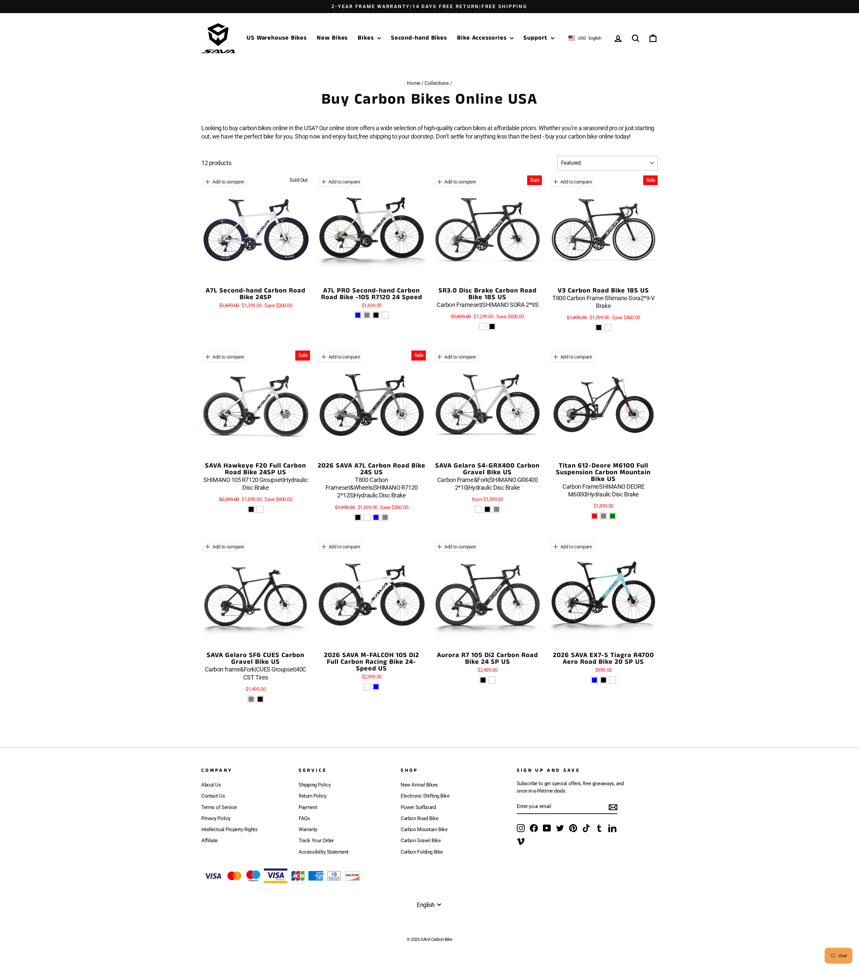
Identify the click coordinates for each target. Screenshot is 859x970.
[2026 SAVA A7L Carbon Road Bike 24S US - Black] (358, 517)
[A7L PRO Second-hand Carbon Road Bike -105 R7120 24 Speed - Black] (376, 315)
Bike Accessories (482, 38)
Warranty (308, 829)
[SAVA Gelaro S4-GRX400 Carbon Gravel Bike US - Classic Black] (487, 509)
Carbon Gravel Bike (421, 841)
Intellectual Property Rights (229, 829)
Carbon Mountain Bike (424, 829)
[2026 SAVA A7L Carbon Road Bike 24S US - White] (367, 517)
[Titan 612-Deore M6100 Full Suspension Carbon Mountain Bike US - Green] (612, 516)
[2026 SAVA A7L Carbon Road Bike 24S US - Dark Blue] (376, 517)
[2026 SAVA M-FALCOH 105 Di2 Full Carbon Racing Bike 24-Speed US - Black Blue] (376, 687)
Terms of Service (219, 807)
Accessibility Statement (324, 852)
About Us (211, 785)
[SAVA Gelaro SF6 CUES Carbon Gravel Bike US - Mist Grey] (251, 699)
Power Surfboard (418, 807)
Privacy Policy (216, 818)
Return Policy (312, 796)
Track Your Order (316, 841)
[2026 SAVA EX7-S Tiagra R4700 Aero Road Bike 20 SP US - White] (612, 680)
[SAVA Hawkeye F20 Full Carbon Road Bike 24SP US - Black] (251, 509)
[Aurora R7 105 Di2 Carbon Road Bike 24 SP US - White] (492, 680)
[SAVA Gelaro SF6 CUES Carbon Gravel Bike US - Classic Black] (260, 699)
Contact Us (213, 796)
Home (413, 83)
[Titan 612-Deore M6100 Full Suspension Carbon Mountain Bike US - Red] (594, 516)
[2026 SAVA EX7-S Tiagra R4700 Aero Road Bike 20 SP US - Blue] (594, 680)
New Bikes (332, 38)
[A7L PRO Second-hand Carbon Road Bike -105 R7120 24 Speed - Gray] (367, 315)
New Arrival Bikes (419, 785)
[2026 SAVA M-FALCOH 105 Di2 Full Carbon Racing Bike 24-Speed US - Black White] (367, 687)
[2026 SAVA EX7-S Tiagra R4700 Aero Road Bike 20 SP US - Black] (603, 680)
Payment (308, 807)
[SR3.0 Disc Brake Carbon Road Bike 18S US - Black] (492, 326)
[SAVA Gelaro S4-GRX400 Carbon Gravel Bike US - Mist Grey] (496, 509)
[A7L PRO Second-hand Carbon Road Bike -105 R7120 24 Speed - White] (385, 315)
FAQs (304, 818)
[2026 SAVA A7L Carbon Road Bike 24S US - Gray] (385, 517)
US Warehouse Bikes (277, 38)
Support (536, 38)
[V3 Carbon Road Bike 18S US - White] (608, 327)
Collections (436, 83)
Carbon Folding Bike (422, 852)
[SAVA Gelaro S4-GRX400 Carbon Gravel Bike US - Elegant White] (478, 509)
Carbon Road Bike (419, 818)
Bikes (366, 38)
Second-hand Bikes (419, 38)
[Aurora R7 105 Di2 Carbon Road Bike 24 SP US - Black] (483, 680)
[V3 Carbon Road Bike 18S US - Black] (599, 327)
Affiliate (209, 841)
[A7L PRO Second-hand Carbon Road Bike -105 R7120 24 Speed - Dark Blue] (358, 315)
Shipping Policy (315, 785)
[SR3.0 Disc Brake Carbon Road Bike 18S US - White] (483, 326)
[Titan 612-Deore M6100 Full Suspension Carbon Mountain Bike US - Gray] (603, 516)
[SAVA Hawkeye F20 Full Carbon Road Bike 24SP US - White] (260, 509)
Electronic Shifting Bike (425, 796)
